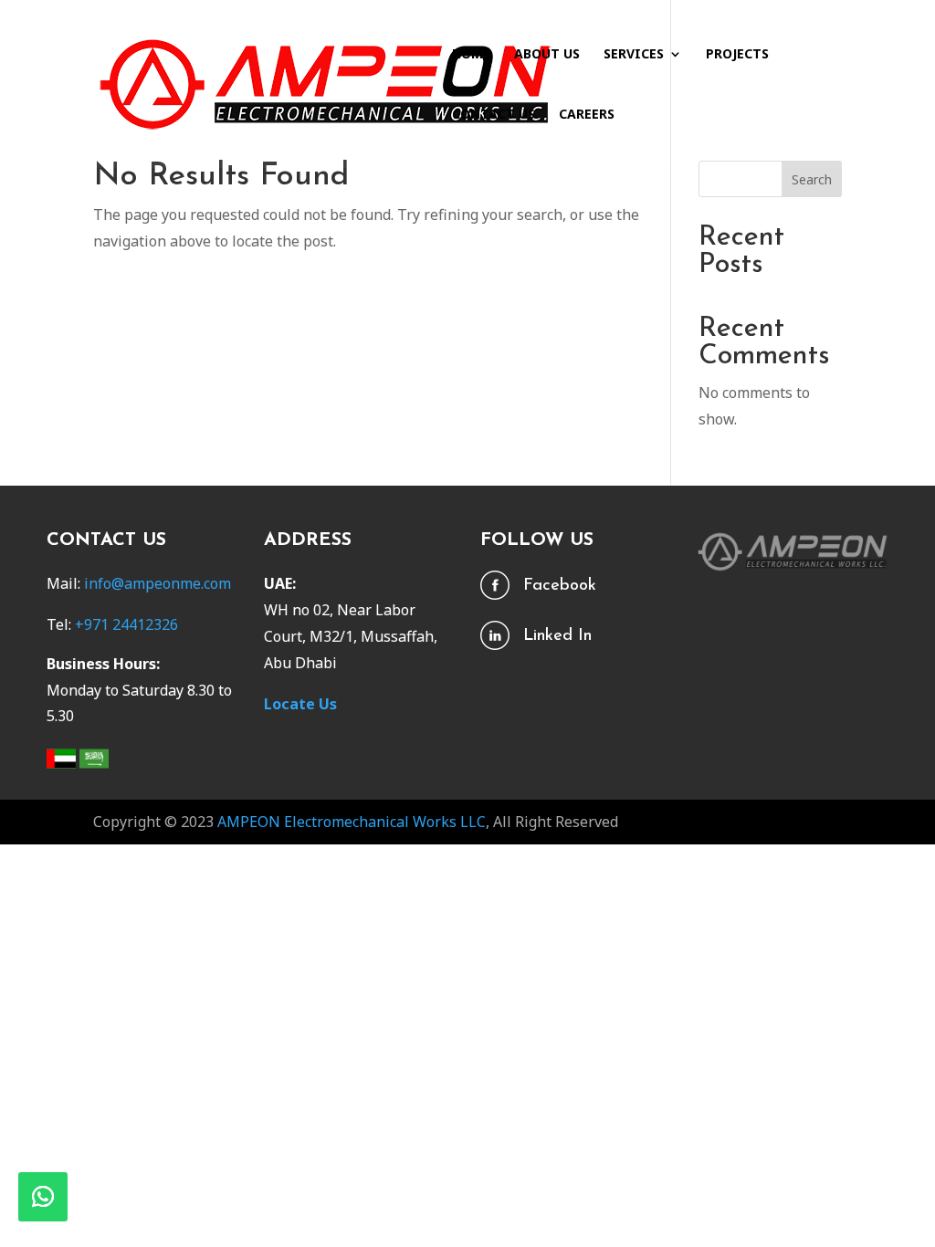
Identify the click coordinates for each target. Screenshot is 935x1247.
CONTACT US (493, 115)
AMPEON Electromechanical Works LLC (351, 822)
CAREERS (587, 115)
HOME (471, 54)
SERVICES (634, 54)
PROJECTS (737, 54)
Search (812, 179)
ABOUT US (547, 54)
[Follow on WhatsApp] (43, 1196)
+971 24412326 (126, 624)
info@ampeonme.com (157, 583)
